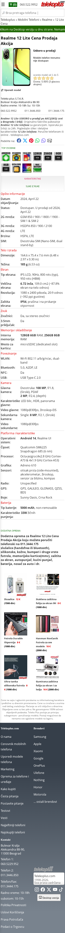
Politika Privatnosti (13, 905)
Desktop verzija (50, 898)
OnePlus (39, 766)
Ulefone (39, 773)
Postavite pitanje (12, 803)
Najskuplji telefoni (13, 832)
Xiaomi (38, 751)
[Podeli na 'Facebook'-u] (19, 141)
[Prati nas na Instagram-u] (37, 890)
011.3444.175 (56, 110)
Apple (37, 744)
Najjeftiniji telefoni (13, 825)
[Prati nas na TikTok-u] (61, 890)
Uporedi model (12, 90)
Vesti (4, 818)
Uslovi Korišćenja (12, 912)
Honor (38, 787)
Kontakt (5, 839)
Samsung (40, 737)
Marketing (7, 769)
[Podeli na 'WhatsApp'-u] (37, 141)
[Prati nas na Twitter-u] (49, 890)
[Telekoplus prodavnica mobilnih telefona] (52, 7)
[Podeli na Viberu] (43, 141)
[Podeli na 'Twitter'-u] (25, 141)
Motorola (40, 794)
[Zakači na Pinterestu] (31, 141)
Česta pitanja (9, 796)
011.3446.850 (32, 110)
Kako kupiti (8, 789)
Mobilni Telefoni (28, 20)
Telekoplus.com (44, 876)
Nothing (39, 780)
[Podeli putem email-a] (49, 141)
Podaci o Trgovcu (12, 927)
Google (38, 758)
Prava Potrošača (12, 919)
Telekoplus (8, 20)
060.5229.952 (9, 864)
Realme (47, 20)
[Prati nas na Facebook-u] (43, 890)
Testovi (5, 811)
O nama (6, 737)
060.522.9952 (29, 4)
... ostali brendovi (45, 802)
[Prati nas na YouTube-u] (55, 890)
